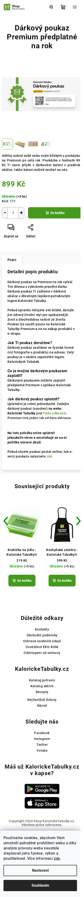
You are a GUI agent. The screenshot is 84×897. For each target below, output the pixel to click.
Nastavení (40, 870)
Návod (42, 705)
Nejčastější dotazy (41, 700)
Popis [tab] (11, 260)
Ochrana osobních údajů (42, 641)
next (78, 521)
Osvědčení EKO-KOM (42, 647)
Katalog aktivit (42, 686)
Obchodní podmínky (42, 635)
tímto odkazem (54, 413)
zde (57, 858)
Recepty (42, 692)
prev (5, 521)
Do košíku (57, 213)
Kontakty (42, 629)
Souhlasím (40, 885)
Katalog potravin (42, 680)
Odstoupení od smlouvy (42, 653)
